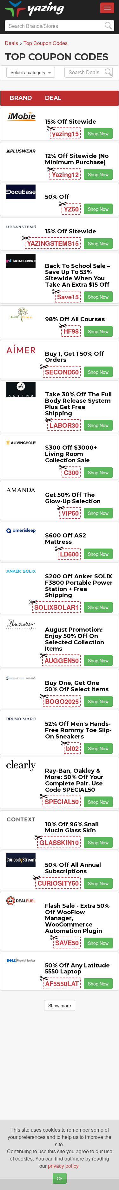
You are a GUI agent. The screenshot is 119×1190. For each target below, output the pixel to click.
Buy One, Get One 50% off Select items (77, 686)
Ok (60, 1178)
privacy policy (63, 1165)
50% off (57, 196)
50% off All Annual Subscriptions (73, 868)
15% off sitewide (70, 121)
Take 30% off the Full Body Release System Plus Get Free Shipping (78, 404)
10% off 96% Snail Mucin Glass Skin (72, 827)
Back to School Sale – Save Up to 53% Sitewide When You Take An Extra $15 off (77, 275)
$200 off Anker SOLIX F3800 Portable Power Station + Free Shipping (79, 586)
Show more (59, 1005)
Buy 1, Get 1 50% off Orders (74, 357)
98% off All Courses (75, 319)
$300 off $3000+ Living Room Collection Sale (71, 454)
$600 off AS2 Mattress (65, 538)
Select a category (27, 72)
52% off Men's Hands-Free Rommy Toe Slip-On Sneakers (78, 730)
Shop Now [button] (98, 133)
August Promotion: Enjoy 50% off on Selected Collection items (74, 639)
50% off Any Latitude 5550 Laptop (77, 968)
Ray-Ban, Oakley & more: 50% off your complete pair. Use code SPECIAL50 (74, 780)
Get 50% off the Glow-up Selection (73, 498)
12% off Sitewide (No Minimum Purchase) (77, 159)
